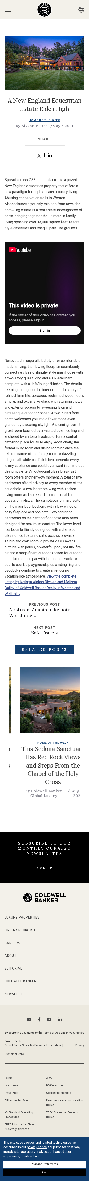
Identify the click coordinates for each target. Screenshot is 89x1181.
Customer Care (14, 1054)
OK (44, 1172)
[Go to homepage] (44, 9)
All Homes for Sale (16, 1100)
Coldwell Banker (21, 981)
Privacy (79, 1045)
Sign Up (44, 868)
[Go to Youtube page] (29, 1019)
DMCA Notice (54, 1085)
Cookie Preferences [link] (58, 1092)
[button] (39, 155)
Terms (9, 1077)
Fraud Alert (11, 1092)
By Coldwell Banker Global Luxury (28, 793)
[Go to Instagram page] (49, 1019)
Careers (12, 943)
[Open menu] (8, 10)
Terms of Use (51, 1032)
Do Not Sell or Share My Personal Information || (34, 1045)
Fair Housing (12, 1085)
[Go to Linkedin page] (60, 1019)
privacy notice (37, 1147)
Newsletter (16, 994)
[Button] (81, 9)
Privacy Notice (75, 1032)
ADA (49, 1077)
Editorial (13, 968)
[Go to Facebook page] (39, 1019)
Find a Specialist (20, 930)
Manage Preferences (45, 1164)
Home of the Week (44, 120)
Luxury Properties (22, 917)
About (10, 955)
